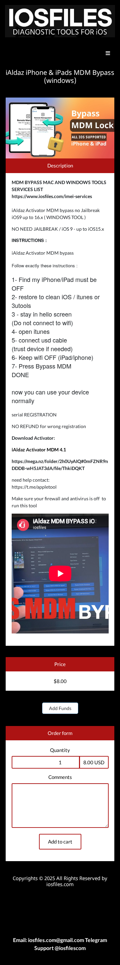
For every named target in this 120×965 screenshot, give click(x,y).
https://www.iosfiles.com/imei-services (52, 196)
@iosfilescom (70, 948)
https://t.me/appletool (34, 487)
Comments (60, 777)
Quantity (60, 750)
